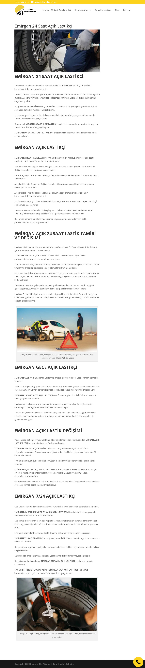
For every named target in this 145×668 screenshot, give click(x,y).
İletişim (127, 10)
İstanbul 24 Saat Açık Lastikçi (56, 10)
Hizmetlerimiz (81, 10)
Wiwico (47, 664)
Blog (117, 10)
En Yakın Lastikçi (103, 10)
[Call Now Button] (138, 662)
